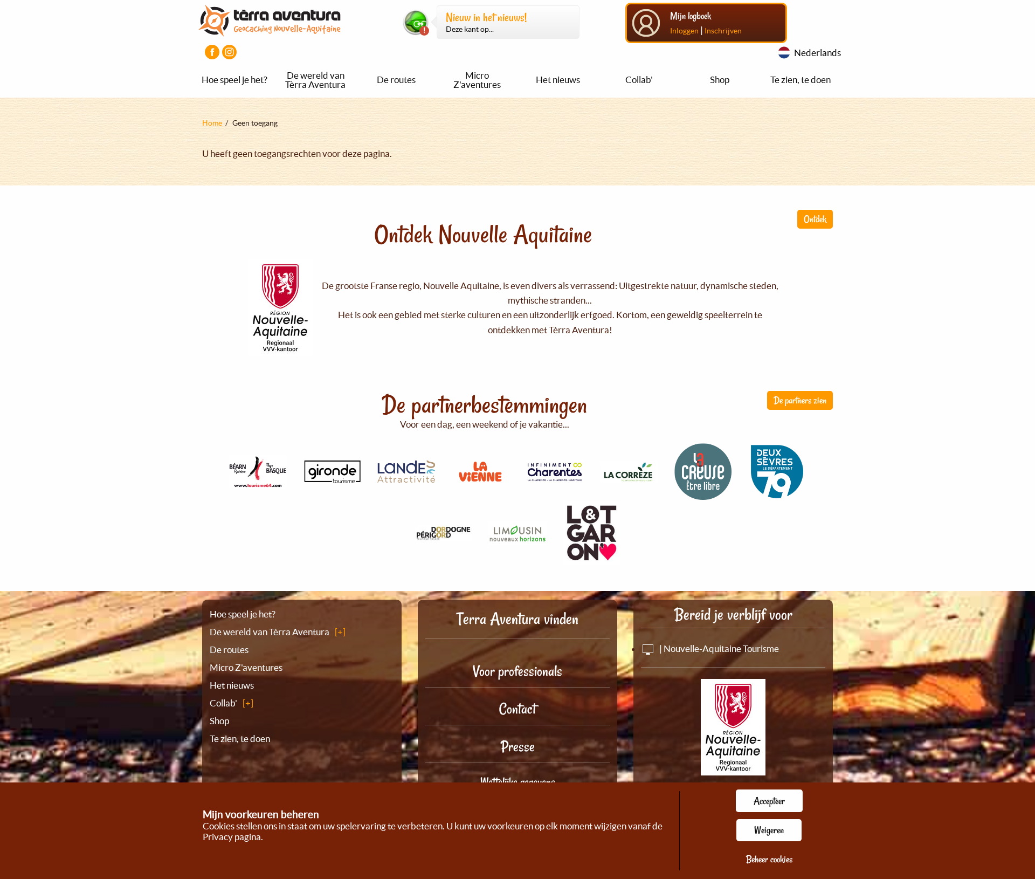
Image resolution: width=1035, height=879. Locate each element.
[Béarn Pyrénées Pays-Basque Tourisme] (258, 482)
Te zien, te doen (800, 79)
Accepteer (769, 800)
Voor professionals (517, 671)
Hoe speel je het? (234, 79)
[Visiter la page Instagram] (229, 52)
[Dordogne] (444, 535)
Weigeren (769, 829)
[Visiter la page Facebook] (212, 52)
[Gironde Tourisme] (332, 477)
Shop (719, 79)
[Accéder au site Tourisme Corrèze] (629, 476)
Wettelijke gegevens (517, 782)
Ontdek (815, 218)
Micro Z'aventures (477, 80)
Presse (518, 747)
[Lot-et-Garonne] (592, 559)
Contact (517, 709)
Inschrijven (723, 30)
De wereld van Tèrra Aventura (315, 80)
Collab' (639, 79)
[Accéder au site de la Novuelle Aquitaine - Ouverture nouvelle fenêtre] (733, 768)
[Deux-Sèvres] (777, 495)
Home (212, 123)
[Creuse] (703, 494)
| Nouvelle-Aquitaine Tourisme (718, 648)
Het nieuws (558, 79)
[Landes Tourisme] (406, 476)
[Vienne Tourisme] (480, 483)
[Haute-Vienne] (517, 539)
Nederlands (817, 52)
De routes (396, 79)
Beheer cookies (769, 859)
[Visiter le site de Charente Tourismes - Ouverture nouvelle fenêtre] (555, 477)
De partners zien (800, 400)
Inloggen (684, 30)
